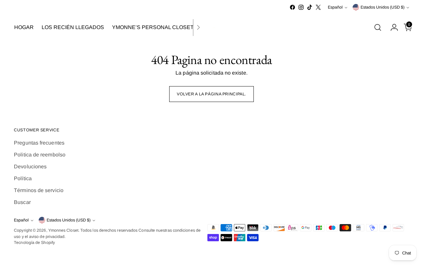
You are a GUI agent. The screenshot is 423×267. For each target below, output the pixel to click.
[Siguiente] (198, 28)
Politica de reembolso (39, 154)
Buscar (22, 202)
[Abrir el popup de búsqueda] (377, 27)
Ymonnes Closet (63, 230)
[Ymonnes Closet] (211, 27)
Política (23, 178)
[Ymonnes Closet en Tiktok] (310, 7)
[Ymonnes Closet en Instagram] (301, 7)
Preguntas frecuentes (39, 143)
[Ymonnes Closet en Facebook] (292, 7)
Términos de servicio (38, 190)
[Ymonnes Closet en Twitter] (318, 7)
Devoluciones (30, 166)
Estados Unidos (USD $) (382, 7)
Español (335, 7)
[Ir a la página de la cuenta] (391, 27)
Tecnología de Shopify (34, 242)
